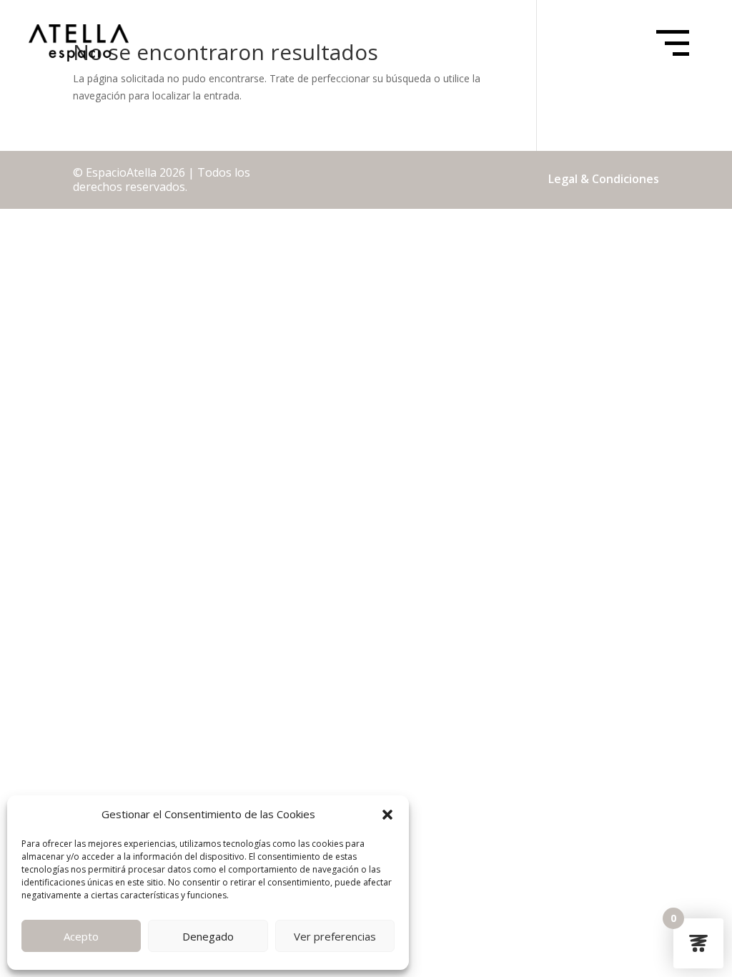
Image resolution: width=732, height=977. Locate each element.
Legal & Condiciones (603, 179)
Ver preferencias (335, 936)
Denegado (208, 936)
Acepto (81, 936)
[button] (387, 814)
